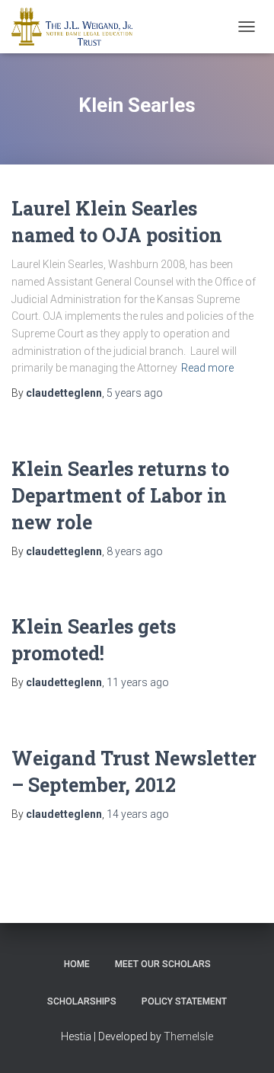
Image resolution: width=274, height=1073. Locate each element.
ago (135, 393)
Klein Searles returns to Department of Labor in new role (120, 495)
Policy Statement (184, 1001)
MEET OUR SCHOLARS (163, 964)
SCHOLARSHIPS (81, 1001)
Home (77, 964)
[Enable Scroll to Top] (244, 1043)
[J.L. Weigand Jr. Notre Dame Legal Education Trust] (77, 27)
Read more (207, 368)
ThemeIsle (188, 1036)
